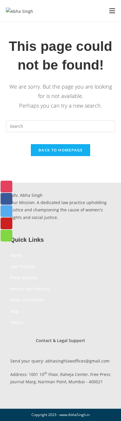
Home (16, 255)
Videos (16, 322)
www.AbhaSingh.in (74, 414)
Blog (14, 311)
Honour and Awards (30, 288)
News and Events (27, 300)
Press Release (23, 277)
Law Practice (22, 266)
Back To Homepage (60, 150)
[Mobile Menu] (112, 10)
